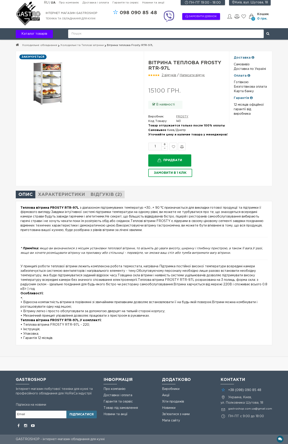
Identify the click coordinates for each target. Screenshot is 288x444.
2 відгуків (169, 75)
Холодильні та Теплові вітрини (82, 45)
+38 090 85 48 (244, 390)
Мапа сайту (171, 420)
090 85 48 (138, 13)
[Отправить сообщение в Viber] (168, 17)
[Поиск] (267, 33)
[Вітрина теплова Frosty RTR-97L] (79, 83)
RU (47, 2)
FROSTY (182, 116)
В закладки (173, 146)
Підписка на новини (31, 404)
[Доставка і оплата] (253, 57)
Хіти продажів (173, 401)
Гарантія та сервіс (125, 2)
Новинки (169, 408)
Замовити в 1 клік (170, 173)
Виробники (171, 389)
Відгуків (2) (106, 194)
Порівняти (182, 146)
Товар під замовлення (121, 408)
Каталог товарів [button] (34, 33)
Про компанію (69, 2)
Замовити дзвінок (202, 16)
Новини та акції (153, 2)
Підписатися (82, 414)
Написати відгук (192, 75)
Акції (166, 395)
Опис (25, 194)
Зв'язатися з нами (176, 414)
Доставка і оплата (96, 2)
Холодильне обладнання (39, 45)
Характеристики (61, 194)
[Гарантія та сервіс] (251, 98)
